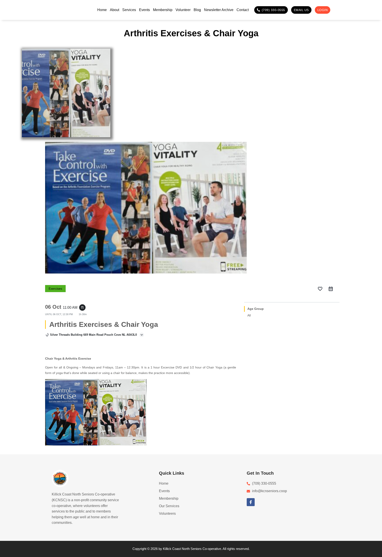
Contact (243, 10)
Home (102, 10)
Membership (162, 10)
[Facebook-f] (251, 502)
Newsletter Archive (218, 10)
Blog (197, 10)
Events (144, 10)
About (114, 10)
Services (129, 10)
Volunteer (183, 10)
